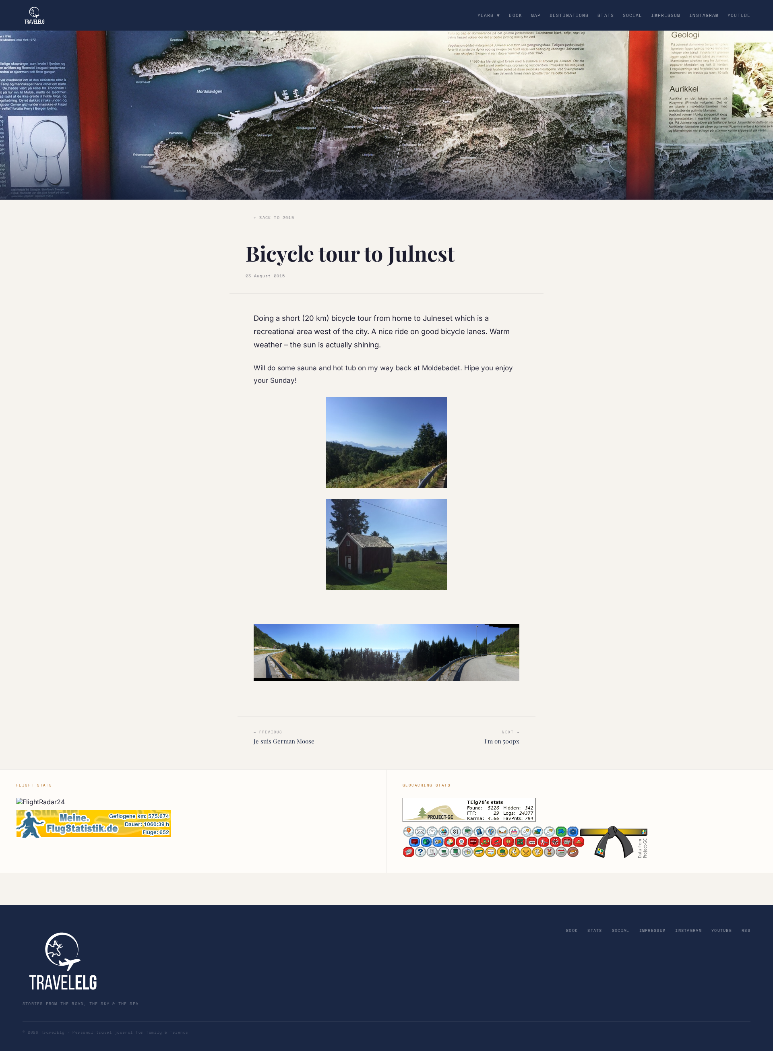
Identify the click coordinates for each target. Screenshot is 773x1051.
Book (515, 15)
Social (633, 15)
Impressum (665, 15)
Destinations (569, 15)
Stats (605, 15)
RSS (746, 930)
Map (536, 15)
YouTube (739, 15)
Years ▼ (488, 15)
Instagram (704, 15)
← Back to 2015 (274, 218)
